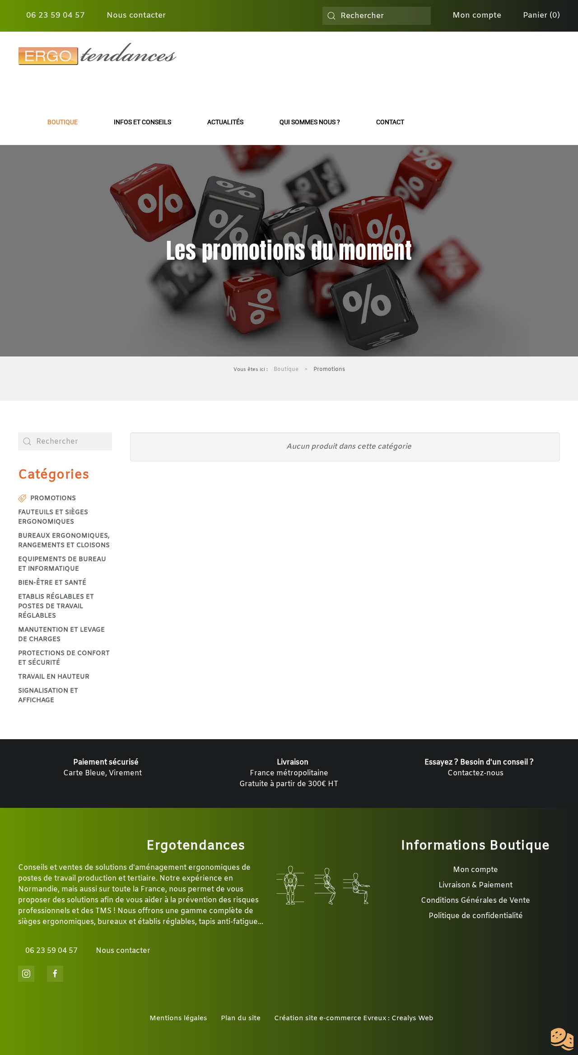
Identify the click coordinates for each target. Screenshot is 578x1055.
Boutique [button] (62, 122)
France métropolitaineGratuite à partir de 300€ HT (288, 773)
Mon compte (475, 15)
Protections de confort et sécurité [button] (64, 658)
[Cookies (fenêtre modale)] (562, 1039)
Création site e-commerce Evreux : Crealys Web (354, 1018)
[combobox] (376, 16)
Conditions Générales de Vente (475, 900)
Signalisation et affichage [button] (48, 696)
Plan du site (241, 1018)
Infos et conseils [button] (142, 122)
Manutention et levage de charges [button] (61, 635)
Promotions (53, 498)
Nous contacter (135, 15)
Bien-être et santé (52, 583)
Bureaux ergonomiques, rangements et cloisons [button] (64, 541)
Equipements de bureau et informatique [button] (62, 564)
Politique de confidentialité (476, 916)
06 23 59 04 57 (54, 15)
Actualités (225, 122)
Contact (390, 122)
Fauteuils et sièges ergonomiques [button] (53, 517)
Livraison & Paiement (475, 885)
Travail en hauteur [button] (53, 677)
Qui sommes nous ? (310, 122)
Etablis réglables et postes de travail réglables (56, 606)
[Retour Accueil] (97, 54)
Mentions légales (178, 1018)
